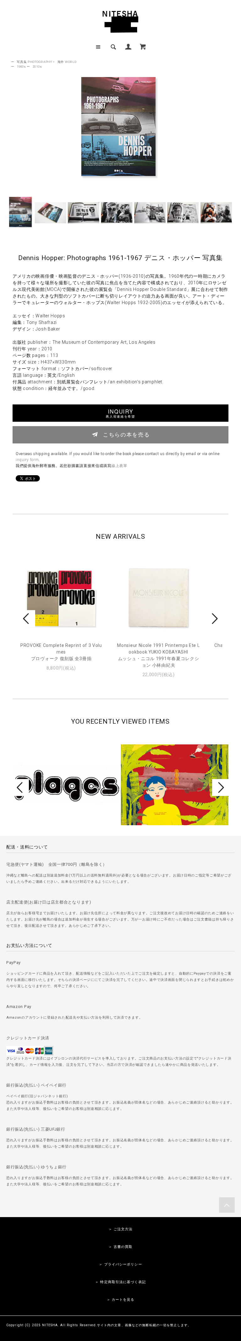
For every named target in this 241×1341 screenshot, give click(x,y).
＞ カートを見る (121, 1300)
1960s (21, 66)
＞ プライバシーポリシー (120, 1264)
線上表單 (119, 466)
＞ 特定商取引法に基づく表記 (120, 1282)
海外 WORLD (67, 62)
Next (214, 618)
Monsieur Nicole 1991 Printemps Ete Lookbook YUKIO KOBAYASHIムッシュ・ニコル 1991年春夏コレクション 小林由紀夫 (158, 655)
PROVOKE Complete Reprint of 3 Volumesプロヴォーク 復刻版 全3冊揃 (61, 652)
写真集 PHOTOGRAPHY (34, 62)
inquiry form (27, 460)
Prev (27, 618)
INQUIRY (120, 413)
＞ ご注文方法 (121, 1229)
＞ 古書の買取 (121, 1247)
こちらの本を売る (126, 434)
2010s (37, 66)
